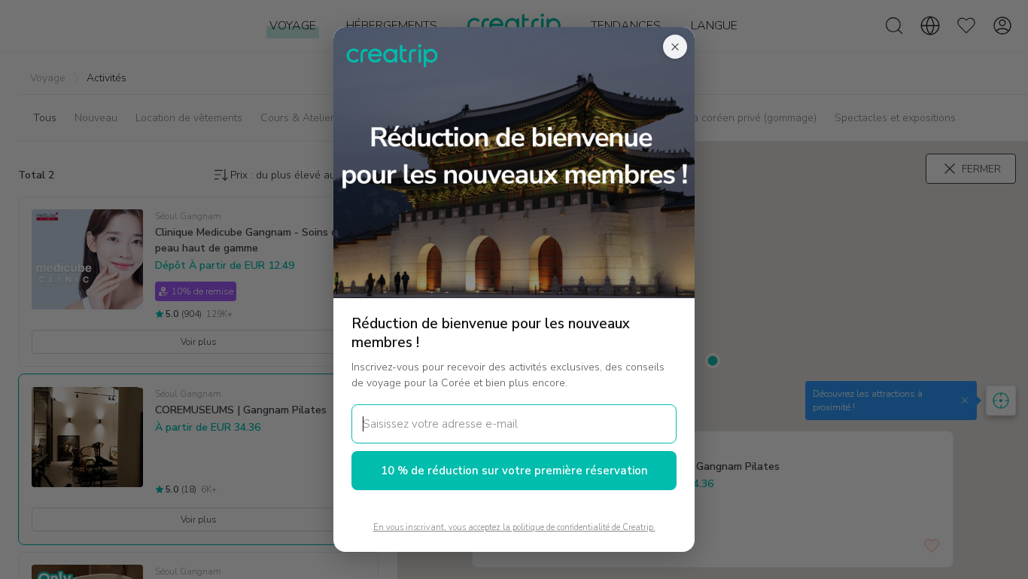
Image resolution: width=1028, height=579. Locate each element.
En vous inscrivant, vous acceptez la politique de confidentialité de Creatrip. (514, 527)
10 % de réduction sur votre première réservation (514, 470)
